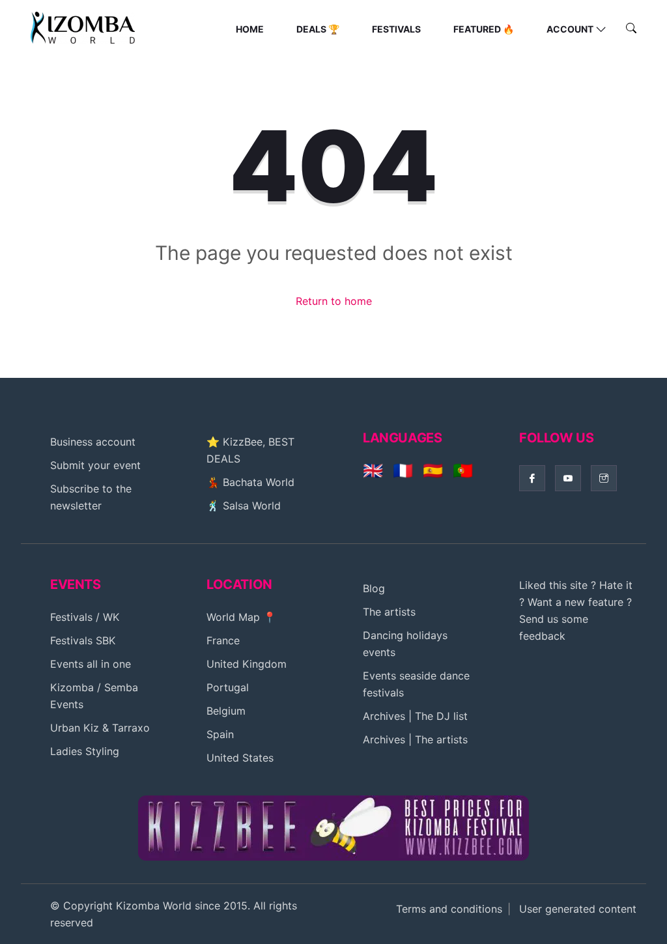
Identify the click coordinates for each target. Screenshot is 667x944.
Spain (220, 734)
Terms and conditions (449, 908)
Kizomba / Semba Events (94, 696)
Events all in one (90, 663)
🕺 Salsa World (243, 505)
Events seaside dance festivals (416, 684)
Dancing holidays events (405, 644)
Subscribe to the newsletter (91, 497)
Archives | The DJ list (415, 715)
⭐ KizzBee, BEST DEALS (250, 450)
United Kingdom (246, 663)
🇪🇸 (433, 470)
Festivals (396, 29)
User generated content (577, 908)
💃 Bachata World (250, 482)
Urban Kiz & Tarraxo (100, 727)
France (223, 640)
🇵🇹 (463, 470)
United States (240, 757)
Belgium (226, 710)
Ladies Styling (84, 751)
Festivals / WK (84, 616)
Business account (92, 441)
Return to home (334, 301)
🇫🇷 (403, 470)
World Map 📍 (241, 616)
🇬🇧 (373, 470)
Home (250, 29)
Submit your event (95, 465)
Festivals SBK (82, 640)
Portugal (227, 687)
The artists (389, 611)
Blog (374, 588)
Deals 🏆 (317, 29)
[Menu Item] (333, 826)
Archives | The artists (415, 739)
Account (569, 29)
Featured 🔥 (483, 29)
